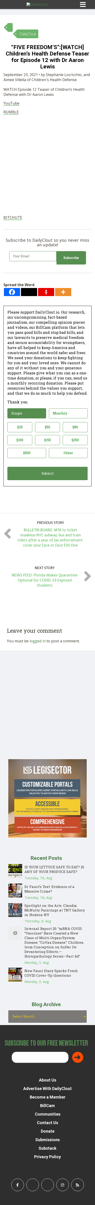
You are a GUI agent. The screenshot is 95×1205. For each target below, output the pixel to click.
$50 (47, 427)
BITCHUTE (12, 217)
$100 (19, 440)
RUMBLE (11, 112)
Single (16, 413)
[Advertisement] (47, 165)
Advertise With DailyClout (47, 1088)
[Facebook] (12, 292)
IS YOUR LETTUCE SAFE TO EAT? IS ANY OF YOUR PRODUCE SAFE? (54, 869)
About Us (47, 1080)
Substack (47, 1148)
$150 (47, 440)
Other (68, 453)
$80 (75, 427)
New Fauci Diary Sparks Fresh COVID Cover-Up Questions (51, 973)
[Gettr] (46, 292)
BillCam (47, 1105)
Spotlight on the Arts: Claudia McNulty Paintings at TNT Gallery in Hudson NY (54, 910)
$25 (20, 427)
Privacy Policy (47, 1156)
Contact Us (47, 1122)
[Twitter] (29, 292)
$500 (26, 453)
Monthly (60, 413)
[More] (63, 292)
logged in (38, 641)
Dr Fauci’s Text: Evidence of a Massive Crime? (49, 888)
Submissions (47, 1139)
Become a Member (47, 1097)
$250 (75, 440)
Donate (47, 1131)
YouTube (11, 103)
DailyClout (28, 33)
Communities (47, 1114)
